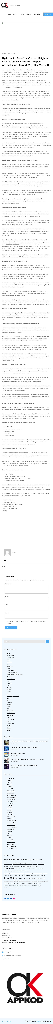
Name (7, 596)
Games (9, 689)
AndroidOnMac (28, 861)
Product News (11, 713)
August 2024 (10, 829)
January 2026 (10, 793)
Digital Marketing (12, 672)
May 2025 (9, 810)
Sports (9, 721)
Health (9, 694)
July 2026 (9, 780)
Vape (8, 730)
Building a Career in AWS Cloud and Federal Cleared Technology (29, 741)
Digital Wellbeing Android (20, 868)
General (9, 691)
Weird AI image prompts (36, 885)
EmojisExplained (34, 868)
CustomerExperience (32, 866)
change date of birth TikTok (20, 866)
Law (8, 700)
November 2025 (11, 797)
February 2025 (11, 816)
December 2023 (11, 846)
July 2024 (9, 831)
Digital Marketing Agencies (14, 674)
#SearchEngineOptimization (13, 859)
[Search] (47, 641)
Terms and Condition (9, 940)
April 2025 (9, 812)
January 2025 (10, 818)
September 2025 (11, 801)
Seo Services (8, 883)
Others (9, 709)
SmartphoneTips (29, 883)
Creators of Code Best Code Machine (14, 942)
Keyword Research (24, 875)
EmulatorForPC (40, 868)
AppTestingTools (34, 864)
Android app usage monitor (21, 861)
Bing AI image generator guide (9, 866)
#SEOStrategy (27, 859)
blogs (8, 660)
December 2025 (11, 795)
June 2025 (9, 808)
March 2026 (10, 789)
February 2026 (11, 791)
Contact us (48, 14)
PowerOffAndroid (34, 881)
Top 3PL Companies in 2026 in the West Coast (24, 765)
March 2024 (10, 840)
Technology (10, 723)
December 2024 (11, 820)
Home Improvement (13, 696)
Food (8, 685)
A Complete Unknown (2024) (37, 859)
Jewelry (9, 698)
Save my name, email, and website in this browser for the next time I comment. (26, 622)
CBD (8, 664)
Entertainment (11, 679)
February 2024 (11, 842)
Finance (9, 683)
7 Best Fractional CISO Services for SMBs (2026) (24, 747)
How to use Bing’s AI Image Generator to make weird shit (14, 873)
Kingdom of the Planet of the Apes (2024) (37, 875)
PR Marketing (11, 711)
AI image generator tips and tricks (10, 861)
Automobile (10, 655)
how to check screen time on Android (22, 870)
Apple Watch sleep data (8, 864)
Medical (9, 704)
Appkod (38, 1021)
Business (9, 662)
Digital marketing (9, 868)
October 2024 (11, 825)
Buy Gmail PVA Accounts (18, 753)
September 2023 (11, 848)
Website (7, 613)
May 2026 (9, 784)
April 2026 (9, 786)
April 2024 (9, 837)
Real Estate (10, 715)
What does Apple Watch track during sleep (11, 887)
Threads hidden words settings (18, 885)
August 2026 (10, 778)
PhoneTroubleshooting (27, 881)
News (3, 566)
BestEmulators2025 (41, 864)
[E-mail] (5, 560)
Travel (8, 728)
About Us (6, 933)
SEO (8, 717)
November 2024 (11, 823)
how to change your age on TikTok (10, 870)
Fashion (9, 681)
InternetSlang (45, 873)
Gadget (9, 687)
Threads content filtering (8, 885)
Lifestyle (9, 702)
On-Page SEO (18, 881)
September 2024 (11, 827)
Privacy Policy (7, 938)
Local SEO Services (13, 878)
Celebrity (9, 666)
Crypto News (10, 670)
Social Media (10, 719)
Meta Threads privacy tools (8, 881)
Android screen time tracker (37, 861)
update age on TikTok (27, 885)
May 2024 (9, 835)
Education (10, 677)
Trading (9, 726)
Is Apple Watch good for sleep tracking (10, 875)
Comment (8, 584)
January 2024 (10, 844)
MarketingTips (40, 878)
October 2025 (11, 799)
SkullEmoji (14, 883)
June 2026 (9, 782)
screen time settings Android (43, 881)
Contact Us (6, 935)
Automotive (10, 657)
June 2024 (9, 833)
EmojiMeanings (28, 868)
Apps (8, 653)
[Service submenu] (18, 14)
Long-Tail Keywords (29, 878)
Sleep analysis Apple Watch (21, 883)
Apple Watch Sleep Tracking (22, 864)
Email (7, 604)
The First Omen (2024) (37, 883)
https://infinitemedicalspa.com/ (13, 504)
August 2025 (10, 803)
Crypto (9, 668)
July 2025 (9, 806)
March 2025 (10, 814)
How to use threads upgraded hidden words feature (33, 873)
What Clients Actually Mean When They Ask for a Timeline (27, 759)
